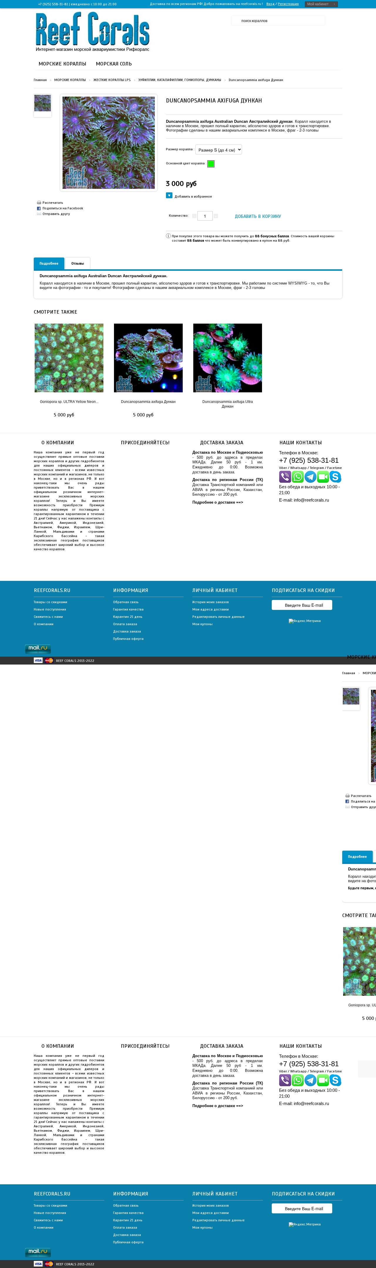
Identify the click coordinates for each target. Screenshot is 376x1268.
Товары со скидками (50, 602)
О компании (43, 624)
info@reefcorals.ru (311, 500)
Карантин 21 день (127, 617)
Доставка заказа (127, 631)
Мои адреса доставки (210, 609)
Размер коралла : (180, 149)
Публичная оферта (128, 639)
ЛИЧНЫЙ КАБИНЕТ (215, 590)
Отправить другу (56, 214)
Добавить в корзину (258, 216)
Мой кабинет (318, 4)
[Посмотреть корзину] (336, 20)
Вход (270, 4)
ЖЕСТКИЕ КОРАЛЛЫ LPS (112, 80)
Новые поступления (50, 609)
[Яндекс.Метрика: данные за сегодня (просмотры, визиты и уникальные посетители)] (305, 621)
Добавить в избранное (193, 196)
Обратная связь (126, 602)
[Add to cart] (81, 415)
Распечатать (53, 203)
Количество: (179, 215)
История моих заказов (210, 602)
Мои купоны (202, 624)
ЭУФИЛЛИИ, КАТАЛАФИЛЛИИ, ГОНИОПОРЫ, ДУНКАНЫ (179, 80)
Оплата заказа (125, 624)
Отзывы (77, 263)
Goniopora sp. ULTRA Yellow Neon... (69, 402)
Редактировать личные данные (218, 617)
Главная (40, 80)
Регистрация (288, 4)
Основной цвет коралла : (186, 163)
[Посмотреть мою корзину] (367, 1037)
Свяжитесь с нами (48, 617)
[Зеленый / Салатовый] (211, 164)
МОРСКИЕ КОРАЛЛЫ (70, 80)
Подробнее (49, 263)
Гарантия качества (128, 609)
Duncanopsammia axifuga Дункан (148, 402)
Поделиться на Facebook (63, 208)
